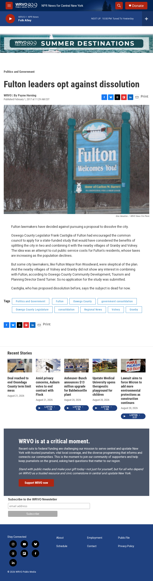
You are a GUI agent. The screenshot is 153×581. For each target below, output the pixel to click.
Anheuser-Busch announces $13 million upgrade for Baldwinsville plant (75, 386)
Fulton (60, 301)
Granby (134, 309)
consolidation (66, 309)
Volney (116, 309)
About (60, 537)
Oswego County (82, 301)
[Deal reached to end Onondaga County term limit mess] (19, 366)
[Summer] (76, 43)
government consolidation (117, 301)
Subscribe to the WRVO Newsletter (32, 499)
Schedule (61, 546)
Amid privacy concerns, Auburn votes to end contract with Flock (48, 386)
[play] (10, 19)
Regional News (93, 309)
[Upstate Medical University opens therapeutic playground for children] (105, 366)
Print (144, 96)
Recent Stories (19, 353)
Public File (124, 537)
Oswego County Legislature (32, 309)
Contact (91, 546)
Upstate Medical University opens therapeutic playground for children (104, 386)
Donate (138, 6)
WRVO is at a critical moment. (54, 441)
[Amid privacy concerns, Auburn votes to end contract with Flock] (48, 366)
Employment (94, 537)
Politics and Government (19, 72)
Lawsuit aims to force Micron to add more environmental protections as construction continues (131, 390)
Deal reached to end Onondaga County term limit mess (19, 384)
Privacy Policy (126, 546)
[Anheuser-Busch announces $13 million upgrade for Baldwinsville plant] (76, 366)
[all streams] (147, 18)
